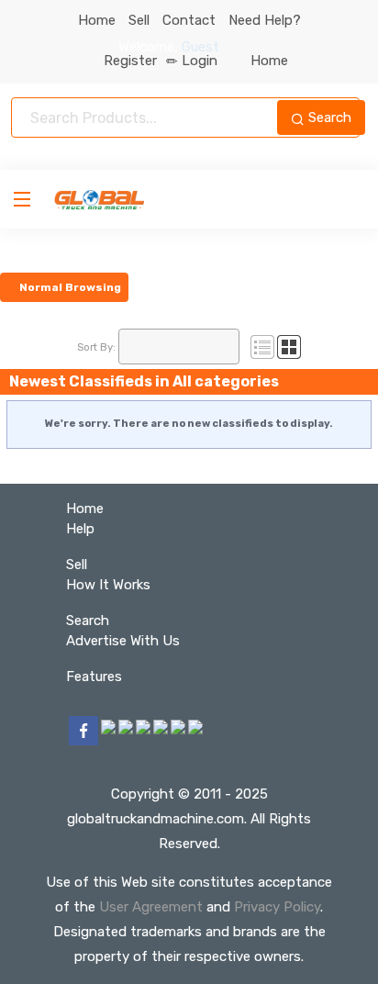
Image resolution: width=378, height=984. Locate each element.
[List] (262, 346)
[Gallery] (289, 346)
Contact (189, 20)
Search (328, 117)
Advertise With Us (123, 640)
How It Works (108, 584)
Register (130, 60)
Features (94, 676)
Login (199, 60)
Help (80, 528)
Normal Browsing (69, 287)
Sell (139, 20)
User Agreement (151, 907)
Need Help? (264, 20)
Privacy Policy (277, 907)
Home (97, 20)
